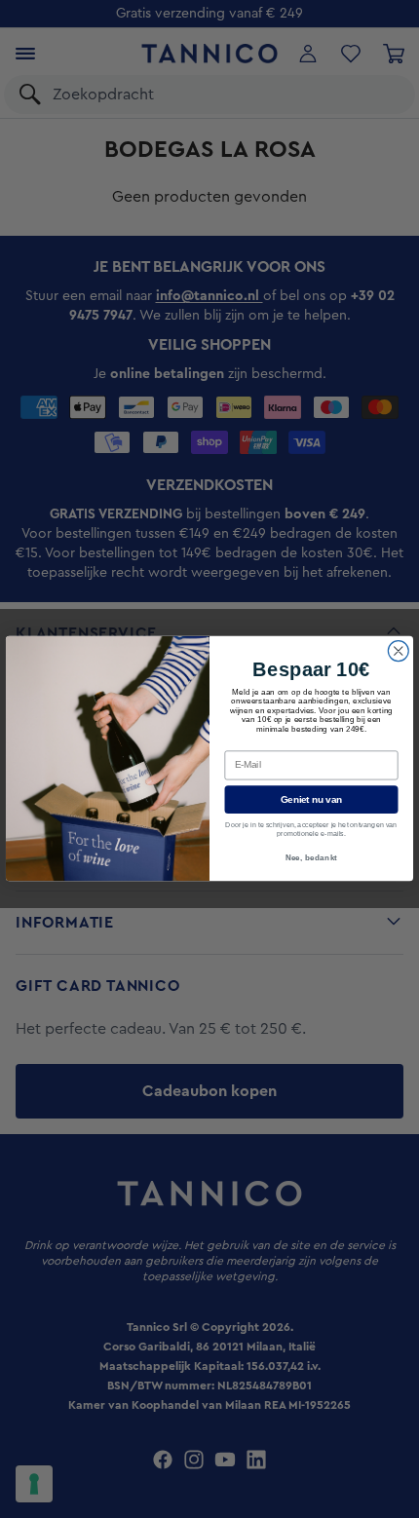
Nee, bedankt (312, 857)
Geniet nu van (311, 800)
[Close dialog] (398, 651)
